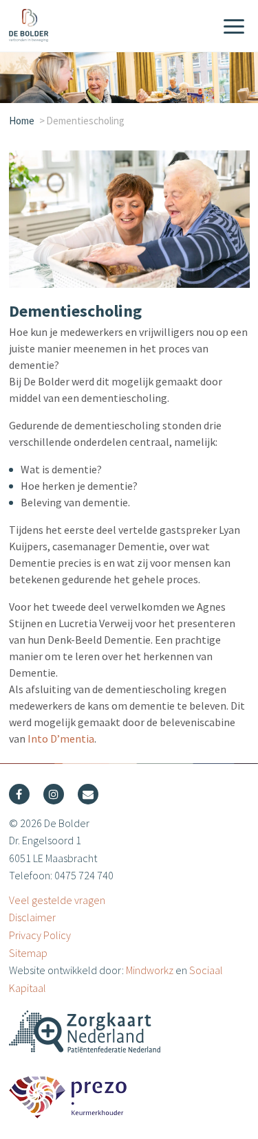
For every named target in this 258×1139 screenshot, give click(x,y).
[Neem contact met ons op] (88, 794)
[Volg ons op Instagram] (53, 794)
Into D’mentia (61, 738)
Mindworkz (149, 970)
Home (21, 120)
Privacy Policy (40, 935)
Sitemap (28, 953)
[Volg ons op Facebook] (19, 794)
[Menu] (234, 27)
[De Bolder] (78, 25)
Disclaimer (32, 917)
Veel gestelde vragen (57, 900)
